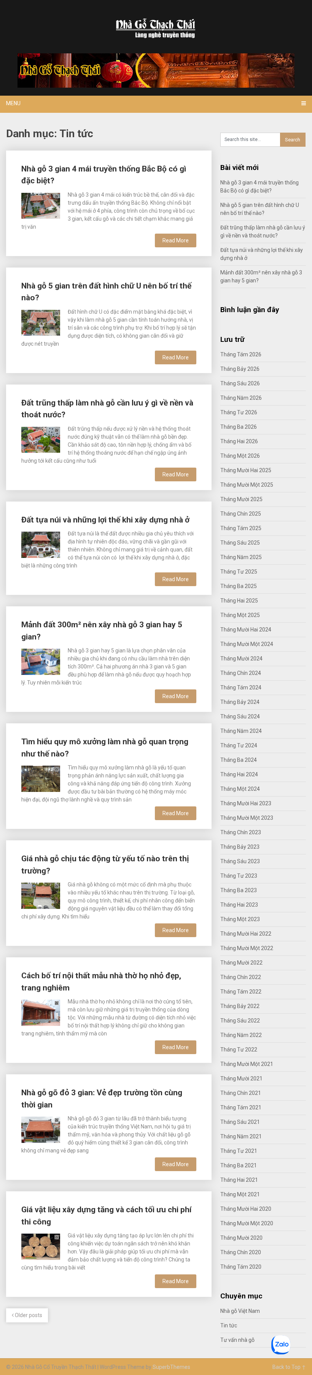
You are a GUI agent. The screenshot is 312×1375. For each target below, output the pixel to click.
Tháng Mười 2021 (241, 1078)
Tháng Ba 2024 (238, 760)
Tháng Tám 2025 (240, 528)
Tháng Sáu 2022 (240, 1021)
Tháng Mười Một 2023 (246, 818)
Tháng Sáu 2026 (240, 383)
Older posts (28, 1315)
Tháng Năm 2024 (241, 731)
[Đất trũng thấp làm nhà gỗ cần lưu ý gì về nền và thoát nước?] (40, 439)
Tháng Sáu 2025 (240, 543)
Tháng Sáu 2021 (240, 1122)
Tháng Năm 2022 (241, 1035)
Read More (175, 240)
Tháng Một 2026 (240, 456)
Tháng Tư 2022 (238, 1049)
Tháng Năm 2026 (241, 398)
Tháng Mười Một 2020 (246, 1223)
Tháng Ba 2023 (238, 890)
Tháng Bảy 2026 (239, 369)
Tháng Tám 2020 (240, 1267)
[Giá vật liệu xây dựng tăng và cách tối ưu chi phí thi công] (40, 1246)
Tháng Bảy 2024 (239, 702)
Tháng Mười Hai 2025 (245, 470)
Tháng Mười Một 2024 (246, 644)
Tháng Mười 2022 (241, 963)
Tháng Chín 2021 (240, 1093)
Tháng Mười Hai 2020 (245, 1209)
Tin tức (228, 1325)
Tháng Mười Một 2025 (246, 485)
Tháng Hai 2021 (239, 1180)
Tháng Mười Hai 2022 (245, 934)
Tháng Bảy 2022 (239, 1006)
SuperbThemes (171, 1367)
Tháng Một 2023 (240, 919)
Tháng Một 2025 (240, 615)
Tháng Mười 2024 (241, 658)
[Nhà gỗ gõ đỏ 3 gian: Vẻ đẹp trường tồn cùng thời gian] (40, 1129)
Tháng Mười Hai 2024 (245, 630)
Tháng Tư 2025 (238, 572)
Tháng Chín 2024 (240, 673)
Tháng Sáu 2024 (240, 716)
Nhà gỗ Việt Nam (240, 1311)
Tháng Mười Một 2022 (246, 948)
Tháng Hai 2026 (239, 441)
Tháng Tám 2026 (240, 354)
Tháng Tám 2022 (240, 992)
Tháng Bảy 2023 (239, 847)
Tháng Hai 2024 (239, 774)
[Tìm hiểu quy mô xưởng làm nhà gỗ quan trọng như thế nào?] (40, 778)
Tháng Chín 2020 (240, 1252)
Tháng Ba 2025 (238, 586)
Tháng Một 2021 (240, 1194)
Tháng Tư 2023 (238, 876)
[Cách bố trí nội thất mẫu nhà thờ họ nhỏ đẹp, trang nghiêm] (40, 1012)
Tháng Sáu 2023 (240, 861)
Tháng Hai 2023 (239, 905)
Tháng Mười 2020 (241, 1238)
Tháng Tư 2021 (238, 1151)
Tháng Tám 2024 (240, 687)
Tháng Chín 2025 (240, 514)
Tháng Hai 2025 (239, 601)
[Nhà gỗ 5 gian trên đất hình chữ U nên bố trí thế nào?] (40, 322)
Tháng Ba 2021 (238, 1165)
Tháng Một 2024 (240, 789)
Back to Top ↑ (289, 1367)
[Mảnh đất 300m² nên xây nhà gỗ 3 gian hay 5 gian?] (40, 661)
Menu (13, 103)
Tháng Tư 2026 (238, 412)
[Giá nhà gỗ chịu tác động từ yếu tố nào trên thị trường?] (40, 895)
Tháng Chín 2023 (240, 832)
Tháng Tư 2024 (238, 745)
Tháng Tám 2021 (240, 1107)
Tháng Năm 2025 (241, 557)
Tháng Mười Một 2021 (246, 1064)
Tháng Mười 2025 (241, 499)
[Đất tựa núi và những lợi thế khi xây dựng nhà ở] (40, 544)
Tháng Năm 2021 (241, 1136)
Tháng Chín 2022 (240, 977)
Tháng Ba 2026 (238, 427)
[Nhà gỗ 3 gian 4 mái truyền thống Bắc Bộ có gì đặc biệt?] (40, 205)
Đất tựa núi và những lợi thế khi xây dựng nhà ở (105, 519)
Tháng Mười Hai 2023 (245, 803)
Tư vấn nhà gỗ (237, 1340)
